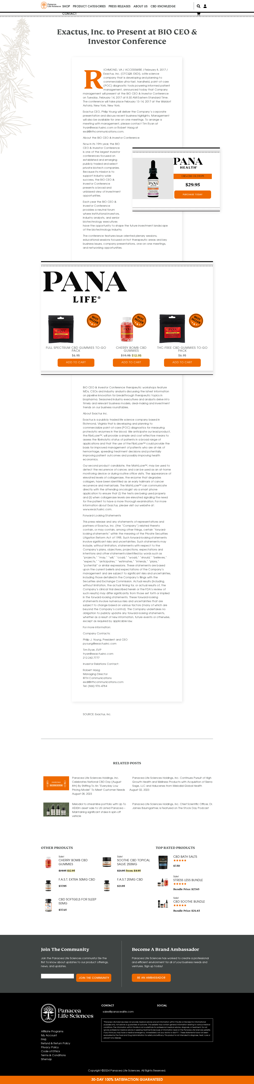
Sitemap (46, 1059)
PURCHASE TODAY (193, 195)
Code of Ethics (50, 1051)
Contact (69, 14)
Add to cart (76, 362)
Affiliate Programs (52, 1031)
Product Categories (89, 6)
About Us (140, 6)
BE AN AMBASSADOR (151, 978)
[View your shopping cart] (198, 14)
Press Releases (120, 6)
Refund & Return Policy (55, 1043)
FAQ (43, 1039)
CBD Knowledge (163, 6)
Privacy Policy (50, 1047)
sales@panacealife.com (118, 1012)
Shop (66, 6)
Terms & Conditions (53, 1055)
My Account (49, 1035)
